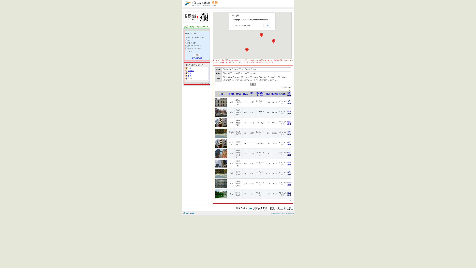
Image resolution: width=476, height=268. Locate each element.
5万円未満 (228, 77)
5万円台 (237, 77)
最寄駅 (231, 94)
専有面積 (274, 94)
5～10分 (235, 73)
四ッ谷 (190, 79)
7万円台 (255, 77)
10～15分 (243, 73)
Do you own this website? (242, 25)
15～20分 (252, 73)
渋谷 (189, 68)
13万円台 (246, 80)
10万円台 (283, 77)
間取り (268, 94)
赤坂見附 (191, 71)
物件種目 (282, 94)
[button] (261, 35)
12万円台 (238, 80)
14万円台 (255, 80)
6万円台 (246, 77)
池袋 (189, 73)
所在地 (238, 94)
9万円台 (272, 77)
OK (268, 25)
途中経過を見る (197, 58)
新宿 (189, 76)
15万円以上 (274, 80)
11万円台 (228, 80)
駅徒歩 (245, 94)
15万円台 (264, 80)
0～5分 (227, 73)
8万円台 (264, 77)
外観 (221, 94)
